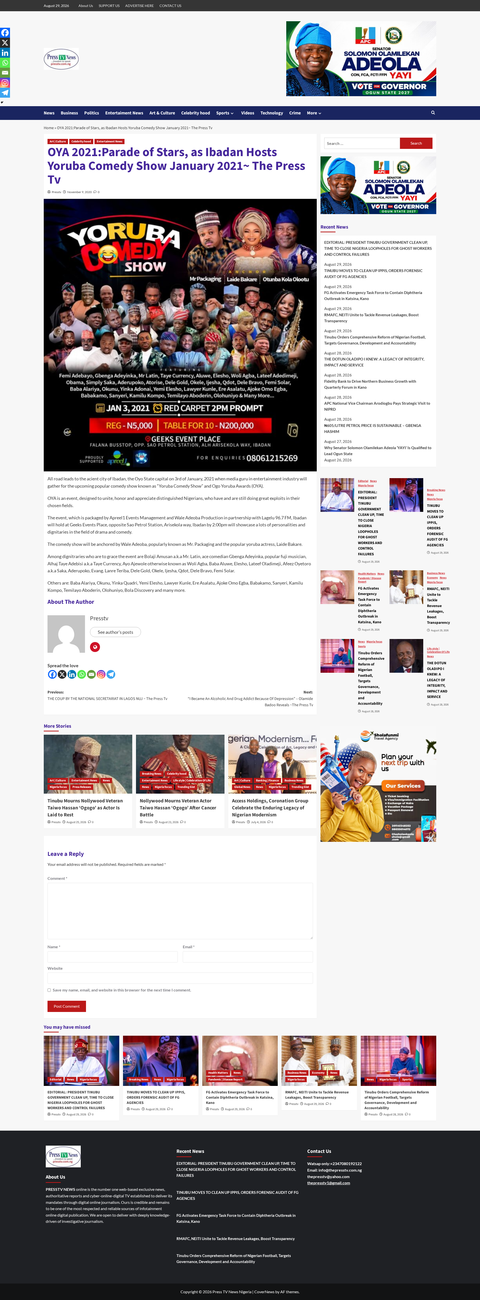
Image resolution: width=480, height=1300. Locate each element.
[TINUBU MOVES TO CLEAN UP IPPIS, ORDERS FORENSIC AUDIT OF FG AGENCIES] (406, 495)
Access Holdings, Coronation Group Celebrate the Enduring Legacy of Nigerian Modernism (270, 807)
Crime (295, 113)
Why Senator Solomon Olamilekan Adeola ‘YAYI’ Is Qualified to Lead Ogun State (378, 450)
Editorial (363, 481)
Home (49, 128)
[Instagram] (101, 674)
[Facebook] (52, 674)
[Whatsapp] (81, 674)
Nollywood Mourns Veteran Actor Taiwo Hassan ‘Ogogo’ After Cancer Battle (178, 807)
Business (69, 113)
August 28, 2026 (393, 1114)
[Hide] (2, 102)
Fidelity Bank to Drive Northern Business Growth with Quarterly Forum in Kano (370, 384)
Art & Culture (162, 113)
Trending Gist (186, 787)
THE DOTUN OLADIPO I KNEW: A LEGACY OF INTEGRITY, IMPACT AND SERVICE (374, 362)
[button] (433, 113)
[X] (62, 674)
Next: (250, 698)
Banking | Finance (267, 780)
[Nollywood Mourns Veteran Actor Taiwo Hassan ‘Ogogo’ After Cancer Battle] (180, 764)
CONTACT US (170, 5)
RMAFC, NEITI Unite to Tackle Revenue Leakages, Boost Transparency (371, 318)
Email (188, 946)
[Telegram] (110, 674)
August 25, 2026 (76, 822)
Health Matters (367, 573)
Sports (222, 113)
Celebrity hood (195, 113)
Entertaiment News (124, 113)
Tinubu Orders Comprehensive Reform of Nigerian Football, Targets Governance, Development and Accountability (375, 340)
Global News (242, 787)
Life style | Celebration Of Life (192, 780)
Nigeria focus (58, 787)
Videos (247, 113)
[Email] (91, 674)
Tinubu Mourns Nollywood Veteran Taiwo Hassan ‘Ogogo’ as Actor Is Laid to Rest (85, 807)
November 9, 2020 (79, 192)
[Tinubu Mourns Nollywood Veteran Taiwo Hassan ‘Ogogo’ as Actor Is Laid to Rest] (88, 764)
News (49, 113)
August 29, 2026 (76, 1114)
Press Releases (81, 787)
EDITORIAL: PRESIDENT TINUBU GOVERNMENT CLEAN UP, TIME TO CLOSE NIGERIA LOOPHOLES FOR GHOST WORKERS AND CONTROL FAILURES (378, 248)
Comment (57, 878)
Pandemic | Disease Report (369, 580)
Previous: (107, 695)
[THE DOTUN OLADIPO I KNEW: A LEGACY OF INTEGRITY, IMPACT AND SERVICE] (406, 656)
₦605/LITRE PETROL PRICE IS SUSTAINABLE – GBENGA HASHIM (372, 428)
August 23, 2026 (168, 822)
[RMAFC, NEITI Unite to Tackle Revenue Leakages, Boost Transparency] (406, 587)
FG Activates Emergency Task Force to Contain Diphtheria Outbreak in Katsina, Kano (373, 296)
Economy (432, 577)
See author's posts (115, 632)
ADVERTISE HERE (139, 5)
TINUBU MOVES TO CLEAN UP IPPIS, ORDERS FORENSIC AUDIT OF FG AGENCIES (373, 273)
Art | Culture (58, 141)
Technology (271, 113)
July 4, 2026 (258, 822)
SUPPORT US (109, 5)
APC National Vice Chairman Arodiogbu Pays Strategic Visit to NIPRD (377, 406)
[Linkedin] (72, 674)
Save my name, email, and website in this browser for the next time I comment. (122, 989)
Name (54, 946)
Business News (293, 780)
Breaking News (151, 774)
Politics (91, 113)
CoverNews (264, 1291)
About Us (85, 5)
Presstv (56, 192)
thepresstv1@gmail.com (328, 1182)
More (312, 113)
